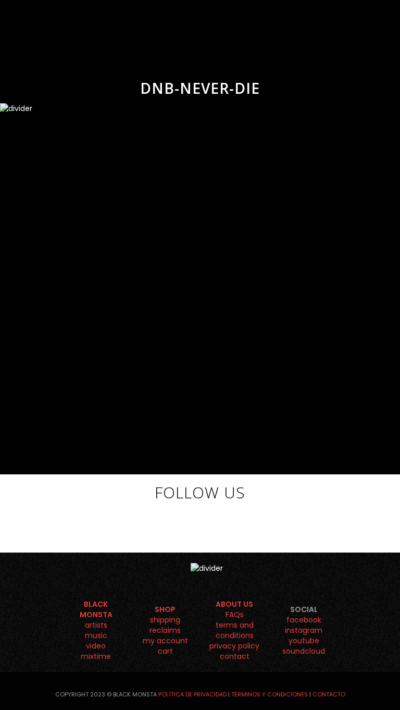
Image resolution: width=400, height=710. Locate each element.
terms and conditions (235, 630)
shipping (165, 620)
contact (234, 656)
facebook (303, 620)
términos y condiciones (269, 694)
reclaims (165, 630)
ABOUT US (234, 604)
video (96, 646)
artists (96, 625)
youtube (304, 640)
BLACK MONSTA (96, 609)
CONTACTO (328, 694)
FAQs (235, 614)
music (96, 635)
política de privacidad (192, 694)
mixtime (96, 656)
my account (165, 640)
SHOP (165, 609)
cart (165, 651)
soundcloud (303, 651)
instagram (303, 630)
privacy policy (234, 646)
